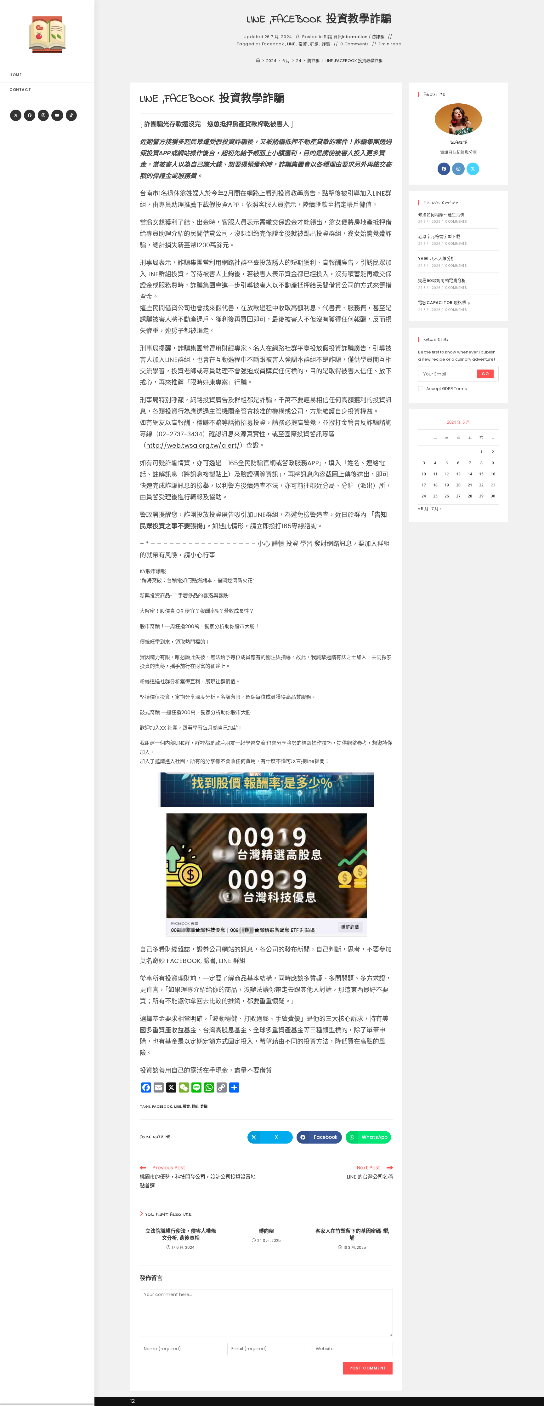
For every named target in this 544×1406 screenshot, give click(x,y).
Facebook (273, 44)
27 (458, 496)
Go (485, 373)
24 (424, 496)
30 (493, 496)
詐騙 (326, 44)
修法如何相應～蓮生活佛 (441, 215)
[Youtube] (57, 115)
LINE (291, 44)
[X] (15, 115)
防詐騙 (378, 37)
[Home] (258, 61)
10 (424, 474)
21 (470, 485)
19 (447, 485)
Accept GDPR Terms (446, 389)
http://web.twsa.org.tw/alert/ (193, 445)
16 (493, 474)
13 (458, 474)
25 (435, 496)
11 (435, 474)
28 (470, 496)
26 (447, 496)
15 (481, 474)
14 (470, 474)
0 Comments (354, 44)
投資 (302, 44)
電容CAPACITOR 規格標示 (444, 303)
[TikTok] (71, 115)
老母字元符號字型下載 (439, 236)
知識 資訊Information (346, 37)
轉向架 (266, 1231)
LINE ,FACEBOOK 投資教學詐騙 (354, 61)
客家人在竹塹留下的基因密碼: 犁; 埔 (352, 1235)
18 (435, 485)
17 (424, 485)
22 (481, 485)
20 (458, 485)
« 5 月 (423, 509)
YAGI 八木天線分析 (436, 258)
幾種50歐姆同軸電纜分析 (442, 281)
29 (481, 496)
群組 (314, 44)
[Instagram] (43, 115)
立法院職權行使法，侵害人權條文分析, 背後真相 (180, 1235)
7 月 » (436, 509)
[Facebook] (29, 115)
